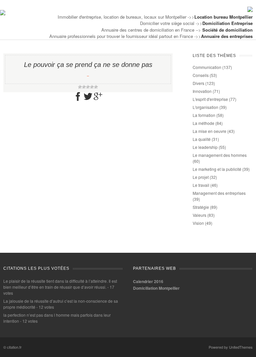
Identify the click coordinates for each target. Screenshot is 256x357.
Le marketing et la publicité (217, 169)
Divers (198, 83)
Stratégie (201, 207)
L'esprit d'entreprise (210, 99)
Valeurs (199, 215)
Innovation (202, 91)
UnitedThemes (241, 347)
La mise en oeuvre (209, 131)
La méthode (203, 123)
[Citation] (2, 13)
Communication (207, 67)
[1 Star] (80, 87)
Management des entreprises (219, 193)
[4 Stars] (92, 87)
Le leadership (205, 147)
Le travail (201, 185)
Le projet (201, 177)
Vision (198, 223)
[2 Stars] (84, 87)
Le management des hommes (220, 155)
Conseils (201, 75)
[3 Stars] (88, 87)
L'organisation (205, 107)
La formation (204, 115)
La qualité (202, 139)
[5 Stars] (96, 87)
